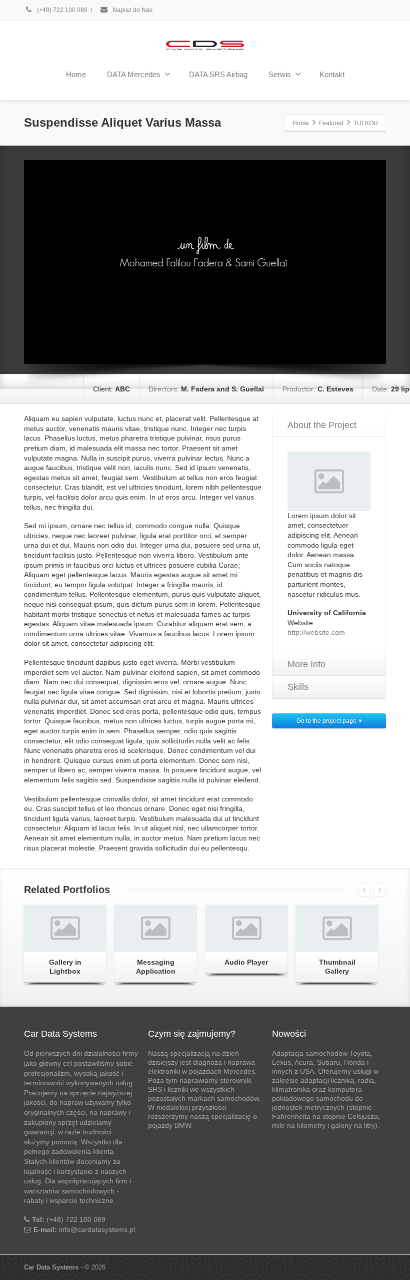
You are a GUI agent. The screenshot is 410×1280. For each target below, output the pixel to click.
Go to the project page (326, 720)
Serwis (279, 74)
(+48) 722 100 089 (62, 10)
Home (76, 74)
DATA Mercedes (133, 74)
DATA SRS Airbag (218, 74)
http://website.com (316, 632)
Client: (111, 389)
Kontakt (332, 74)
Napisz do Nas (131, 10)
